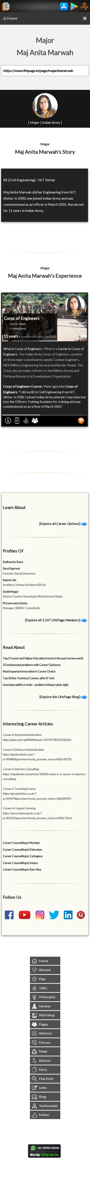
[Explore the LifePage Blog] (60, 697)
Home (12, 18)
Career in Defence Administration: (24, 749)
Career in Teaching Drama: (19, 789)
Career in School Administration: (22, 735)
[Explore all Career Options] (60, 524)
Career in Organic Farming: (19, 808)
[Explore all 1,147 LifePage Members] (53, 620)
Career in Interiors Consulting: (21, 769)
